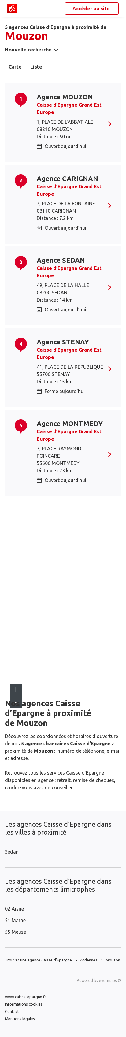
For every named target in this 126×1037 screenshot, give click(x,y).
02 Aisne (14, 908)
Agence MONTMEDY (70, 423)
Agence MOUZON (65, 97)
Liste (36, 66)
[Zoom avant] (16, 690)
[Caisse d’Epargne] (12, 8)
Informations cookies (24, 1004)
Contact (12, 1011)
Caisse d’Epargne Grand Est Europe (69, 108)
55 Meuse (15, 932)
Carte (15, 66)
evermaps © (110, 980)
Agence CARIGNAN (67, 178)
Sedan (12, 851)
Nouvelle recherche (28, 49)
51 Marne (15, 920)
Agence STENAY (63, 342)
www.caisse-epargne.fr (25, 997)
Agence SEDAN (61, 260)
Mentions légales (20, 1019)
